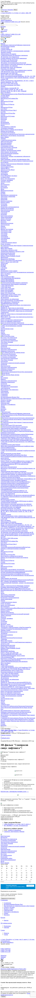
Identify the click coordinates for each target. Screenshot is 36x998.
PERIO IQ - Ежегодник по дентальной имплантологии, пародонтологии (16, 687)
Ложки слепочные (6, 218)
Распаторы (4, 214)
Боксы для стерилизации (8, 178)
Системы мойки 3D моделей (9, 61)
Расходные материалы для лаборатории (12, 300)
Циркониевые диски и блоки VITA (11, 294)
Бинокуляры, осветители (8, 254)
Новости (3, 379)
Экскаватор (4, 205)
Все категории (6, 412)
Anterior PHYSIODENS (7, 279)
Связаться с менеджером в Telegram (14, 831)
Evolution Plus (4, 97)
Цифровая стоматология (23, 45)
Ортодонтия (4, 343)
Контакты (3, 409)
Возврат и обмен (5, 401)
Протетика (4, 119)
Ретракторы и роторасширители (10, 207)
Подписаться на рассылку (8, 898)
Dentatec (3, 86)
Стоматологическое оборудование (10, 444)
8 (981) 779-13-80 (5, 950)
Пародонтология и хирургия (9, 147)
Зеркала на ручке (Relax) (8, 169)
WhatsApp (3, 955)
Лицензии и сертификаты (8, 404)
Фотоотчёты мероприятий (24, 372)
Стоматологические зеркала (9, 242)
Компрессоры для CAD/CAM (9, 73)
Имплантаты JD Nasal (7, 101)
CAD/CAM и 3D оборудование (9, 296)
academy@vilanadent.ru (14, 830)
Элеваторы (4, 241)
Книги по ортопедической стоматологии (12, 322)
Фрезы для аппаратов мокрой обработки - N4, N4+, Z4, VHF (18, 76)
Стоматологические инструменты (10, 477)
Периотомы (4, 199)
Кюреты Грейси (5, 202)
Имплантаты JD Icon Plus (8, 113)
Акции (3, 331)
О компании (4, 394)
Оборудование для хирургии (9, 152)
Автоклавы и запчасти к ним (9, 250)
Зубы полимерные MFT (7, 276)
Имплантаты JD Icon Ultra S (9, 110)
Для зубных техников (7, 342)
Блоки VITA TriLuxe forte (8, 293)
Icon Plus (3, 112)
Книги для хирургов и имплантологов (12, 320)
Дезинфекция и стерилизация (9, 386)
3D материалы (5, 297)
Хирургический (5, 211)
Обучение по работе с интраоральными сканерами (15, 51)
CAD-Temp (4, 268)
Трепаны (3, 138)
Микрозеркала (5, 171)
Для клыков (4, 233)
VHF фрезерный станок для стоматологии (13, 71)
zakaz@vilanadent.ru (6, 20)
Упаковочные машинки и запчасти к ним (12, 251)
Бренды (3, 330)
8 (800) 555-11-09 (15, 21)
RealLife (3, 269)
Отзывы (3, 407)
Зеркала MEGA (5, 168)
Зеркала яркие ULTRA (7, 166)
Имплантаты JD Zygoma (8, 116)
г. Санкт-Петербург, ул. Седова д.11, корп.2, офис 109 (16, 13)
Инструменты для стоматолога (9, 389)
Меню (15, 9)
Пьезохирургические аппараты (9, 153)
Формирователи (5, 123)
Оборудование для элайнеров (9, 65)
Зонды (2, 183)
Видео (8, 373)
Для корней (4, 235)
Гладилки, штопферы (7, 180)
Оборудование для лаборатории (10, 299)
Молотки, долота (5, 220)
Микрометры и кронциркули (9, 195)
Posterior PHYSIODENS (7, 281)
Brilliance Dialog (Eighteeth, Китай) (10, 256)
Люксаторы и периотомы (8, 196)
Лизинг (3, 406)
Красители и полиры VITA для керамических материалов (17, 272)
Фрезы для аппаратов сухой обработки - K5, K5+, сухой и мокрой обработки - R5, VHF (17, 81)
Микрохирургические (7, 190)
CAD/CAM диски (6, 287)
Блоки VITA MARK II (7, 291)
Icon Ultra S (4, 109)
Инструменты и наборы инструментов (12, 129)
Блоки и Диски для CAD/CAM (9, 262)
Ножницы (3, 221)
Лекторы (6, 927)
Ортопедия (4, 346)
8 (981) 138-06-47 (5, 34)
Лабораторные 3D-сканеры (8, 54)
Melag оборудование (6, 248)
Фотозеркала (4, 174)
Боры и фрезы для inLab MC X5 (10, 88)
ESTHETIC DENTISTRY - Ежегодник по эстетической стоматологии (16, 685)
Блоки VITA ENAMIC (7, 290)
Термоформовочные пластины (9, 303)
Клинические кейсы (6, 370)
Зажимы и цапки (5, 181)
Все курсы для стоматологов (9, 337)
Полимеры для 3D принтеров (9, 60)
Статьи (3, 930)
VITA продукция (17, 260)
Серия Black (4, 172)
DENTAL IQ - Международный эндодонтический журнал (17, 309)
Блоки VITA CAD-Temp (7, 288)
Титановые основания (7, 128)
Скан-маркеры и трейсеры (8, 126)
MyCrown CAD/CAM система (9, 83)
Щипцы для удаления (7, 229)
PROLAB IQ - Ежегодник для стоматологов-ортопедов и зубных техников (18, 689)
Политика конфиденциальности (10, 969)
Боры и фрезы (5, 137)
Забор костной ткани (7, 141)
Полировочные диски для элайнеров (11, 67)
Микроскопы (4, 257)
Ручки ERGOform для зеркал (9, 175)
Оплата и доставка (6, 400)
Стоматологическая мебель (25, 324)
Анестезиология (5, 388)
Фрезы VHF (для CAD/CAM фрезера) (11, 74)
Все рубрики (4, 377)
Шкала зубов (4, 275)
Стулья (3, 327)
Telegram (3, 957)
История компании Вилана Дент (10, 397)
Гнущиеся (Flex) (5, 177)
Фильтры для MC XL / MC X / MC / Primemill (13, 91)
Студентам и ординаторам (8, 339)
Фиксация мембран (6, 143)
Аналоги (3, 120)
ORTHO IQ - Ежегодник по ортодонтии (12, 308)
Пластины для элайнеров (8, 68)
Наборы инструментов (7, 131)
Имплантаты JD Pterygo (7, 104)
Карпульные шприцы (7, 216)
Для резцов (4, 239)
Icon (2, 106)
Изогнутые (4, 186)
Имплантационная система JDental (11, 453)
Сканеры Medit (5, 48)
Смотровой (4, 213)
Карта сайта (22, 969)
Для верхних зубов (6, 230)
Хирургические (5, 224)
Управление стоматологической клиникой (13, 345)
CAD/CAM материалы (7, 285)
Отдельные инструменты (8, 132)
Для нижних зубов (6, 232)
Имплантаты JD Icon (6, 107)
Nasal (2, 100)
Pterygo (3, 103)
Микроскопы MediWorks (8, 259)
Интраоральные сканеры (8, 46)
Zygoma (3, 114)
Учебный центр (5, 334)
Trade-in (3, 333)
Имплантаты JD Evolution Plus (9, 98)
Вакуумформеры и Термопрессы (10, 302)
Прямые (3, 192)
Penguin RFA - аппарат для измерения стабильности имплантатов (17, 581)
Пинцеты (3, 227)
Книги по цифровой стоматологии (11, 321)
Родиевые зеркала (6, 165)
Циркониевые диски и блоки (9, 270)
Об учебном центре (19, 352)
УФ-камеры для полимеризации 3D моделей (13, 62)
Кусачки (3, 193)
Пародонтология (5, 348)
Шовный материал (6, 144)
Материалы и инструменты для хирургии (12, 135)
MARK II (3, 265)
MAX (2, 958)
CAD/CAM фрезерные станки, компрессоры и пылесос (16, 70)
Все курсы (11, 336)
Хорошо (3, 996)
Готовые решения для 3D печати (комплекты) (14, 58)
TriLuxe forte (4, 263)
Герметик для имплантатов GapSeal (11, 150)
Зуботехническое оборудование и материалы (13, 284)
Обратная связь (5, 403)
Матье (2, 189)
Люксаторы (4, 198)
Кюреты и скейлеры (6, 201)
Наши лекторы (14, 374)
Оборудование (5, 392)
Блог (2, 376)
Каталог (3, 43)
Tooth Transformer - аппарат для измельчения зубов (15, 159)
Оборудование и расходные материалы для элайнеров (16, 64)
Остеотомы (4, 204)
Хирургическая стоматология (9, 340)
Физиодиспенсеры (6, 155)
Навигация (4, 117)
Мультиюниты (5, 122)
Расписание (12, 354)
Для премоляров (5, 238)
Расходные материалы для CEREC (10, 85)
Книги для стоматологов (23, 305)
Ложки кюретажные (6, 217)
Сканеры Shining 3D (6, 49)
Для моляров (4, 236)
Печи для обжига (5, 92)
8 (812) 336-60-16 (5, 21)
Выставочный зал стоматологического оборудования (16, 398)
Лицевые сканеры (6, 52)
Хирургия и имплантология (26, 134)
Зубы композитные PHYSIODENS (10, 278)
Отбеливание (4, 391)
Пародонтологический (7, 210)
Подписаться (30, 885)
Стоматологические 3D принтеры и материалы (14, 55)
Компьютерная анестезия (8, 253)
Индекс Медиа (5, 306)
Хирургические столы (7, 328)
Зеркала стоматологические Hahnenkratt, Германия (15, 164)
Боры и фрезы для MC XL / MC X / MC (12, 89)
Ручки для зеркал (5, 244)
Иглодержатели (5, 184)
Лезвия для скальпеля (7, 149)
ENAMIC (3, 266)
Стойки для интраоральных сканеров (11, 325)
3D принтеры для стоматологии (10, 57)
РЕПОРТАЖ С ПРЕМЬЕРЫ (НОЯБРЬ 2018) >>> (15, 791)
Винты (3, 125)
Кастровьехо (4, 187)
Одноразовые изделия (7, 146)
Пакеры (3, 226)
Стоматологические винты (8, 140)
